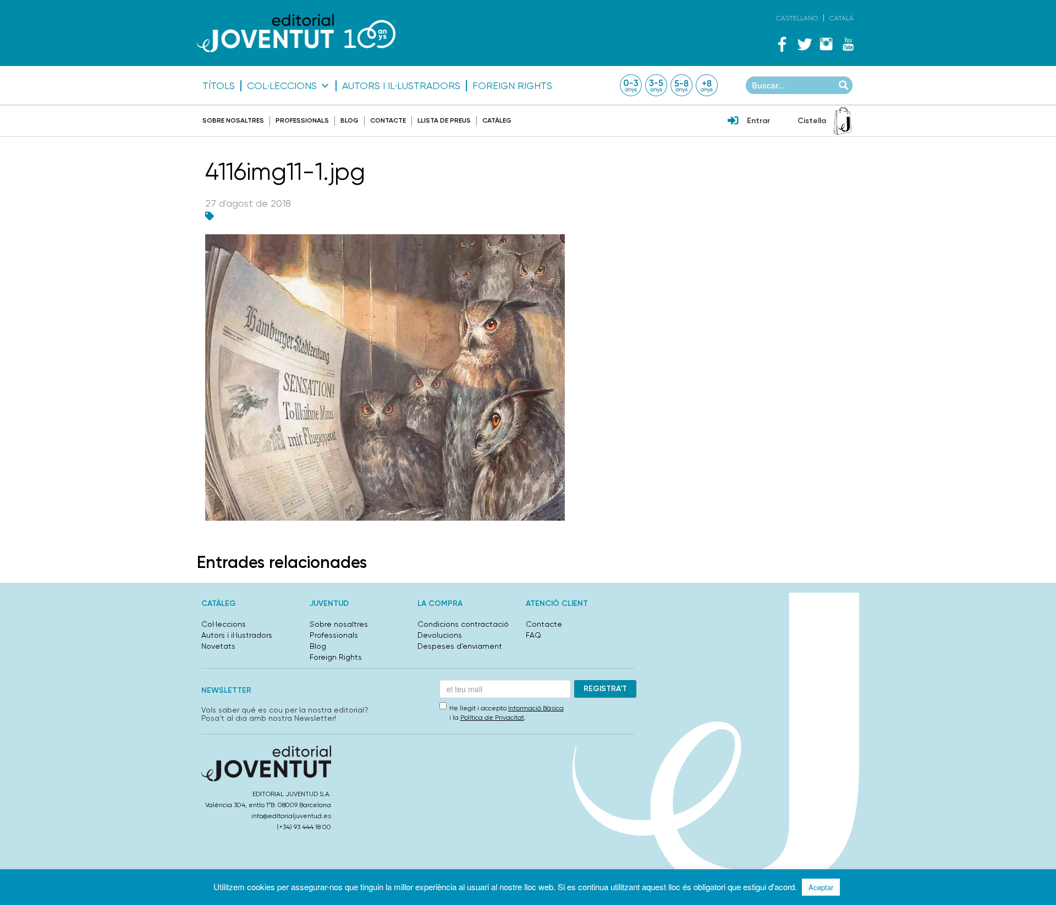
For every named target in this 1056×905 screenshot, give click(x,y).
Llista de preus (444, 120)
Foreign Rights (512, 85)
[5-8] (681, 85)
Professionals (302, 120)
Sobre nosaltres (233, 120)
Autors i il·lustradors (401, 85)
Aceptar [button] (821, 887)
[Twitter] (804, 44)
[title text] (296, 33)
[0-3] (631, 85)
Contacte (388, 120)
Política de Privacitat (492, 717)
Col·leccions (282, 85)
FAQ (533, 635)
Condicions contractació (463, 624)
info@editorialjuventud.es (291, 816)
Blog (349, 120)
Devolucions (439, 635)
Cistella (812, 120)
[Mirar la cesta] (843, 121)
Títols (218, 85)
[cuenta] (733, 121)
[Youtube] (848, 44)
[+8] (706, 85)
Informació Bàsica (536, 708)
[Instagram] (826, 44)
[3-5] (656, 85)
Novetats (218, 646)
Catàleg (497, 120)
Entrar (758, 120)
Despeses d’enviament (459, 646)
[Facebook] (782, 44)
